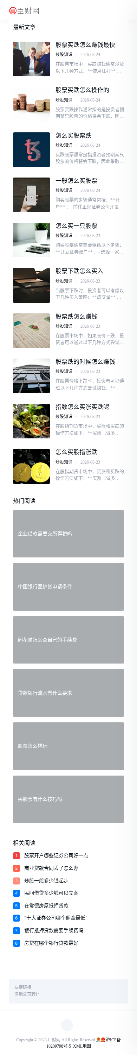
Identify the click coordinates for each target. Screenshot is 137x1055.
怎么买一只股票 (76, 226)
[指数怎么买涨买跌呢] (31, 421)
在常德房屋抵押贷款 (46, 905)
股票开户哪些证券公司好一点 (56, 855)
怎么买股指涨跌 (76, 452)
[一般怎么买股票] (31, 195)
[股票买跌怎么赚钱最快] (31, 59)
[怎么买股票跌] (31, 149)
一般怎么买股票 (76, 181)
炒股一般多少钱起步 (46, 880)
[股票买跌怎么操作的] (31, 104)
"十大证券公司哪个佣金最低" (55, 918)
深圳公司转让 (27, 994)
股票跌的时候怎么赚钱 (85, 362)
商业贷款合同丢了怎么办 (51, 868)
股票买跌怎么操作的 (82, 90)
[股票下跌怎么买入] (31, 285)
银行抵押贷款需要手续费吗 (53, 930)
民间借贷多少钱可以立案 (51, 893)
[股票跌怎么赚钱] (31, 330)
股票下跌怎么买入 (79, 271)
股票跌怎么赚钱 (76, 316)
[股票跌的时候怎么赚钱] (31, 376)
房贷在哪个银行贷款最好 (51, 943)
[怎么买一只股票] (31, 240)
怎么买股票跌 (73, 135)
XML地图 (82, 1046)
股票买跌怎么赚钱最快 (85, 45)
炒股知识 (64, 54)
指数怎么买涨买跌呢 (82, 407)
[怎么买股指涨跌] (31, 466)
